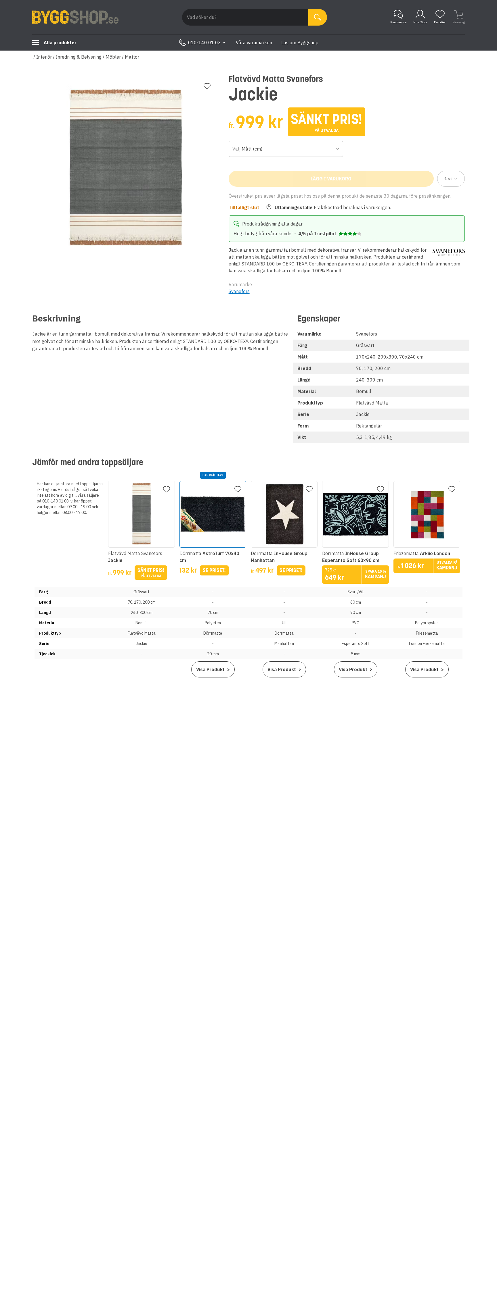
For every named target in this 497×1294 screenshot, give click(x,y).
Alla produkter (60, 42)
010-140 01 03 (204, 42)
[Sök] (317, 17)
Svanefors (239, 291)
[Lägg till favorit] (207, 86)
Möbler (113, 57)
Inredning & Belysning (79, 57)
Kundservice (398, 22)
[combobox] (286, 149)
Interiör (44, 57)
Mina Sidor (420, 22)
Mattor (132, 57)
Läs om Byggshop (299, 42)
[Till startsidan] (75, 17)
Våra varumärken (254, 42)
